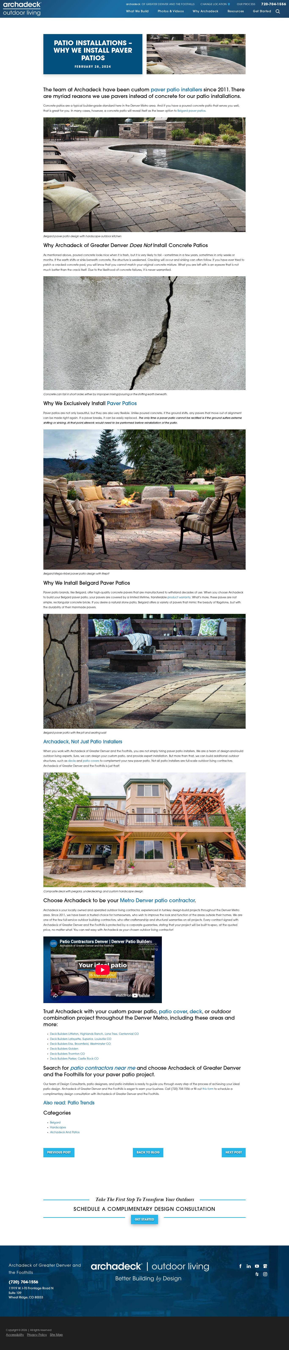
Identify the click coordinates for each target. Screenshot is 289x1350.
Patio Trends (81, 1103)
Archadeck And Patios (65, 1132)
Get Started (262, 11)
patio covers (91, 761)
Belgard (55, 1123)
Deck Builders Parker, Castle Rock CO (74, 1059)
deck (196, 1012)
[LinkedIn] (249, 1266)
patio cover (173, 1012)
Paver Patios (122, 403)
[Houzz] (257, 1274)
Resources (236, 11)
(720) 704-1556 (23, 1282)
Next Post (234, 1152)
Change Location (214, 4)
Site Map (56, 1335)
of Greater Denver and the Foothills (160, 4)
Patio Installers (106, 742)
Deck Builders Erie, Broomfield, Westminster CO (80, 1044)
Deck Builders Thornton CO (67, 1054)
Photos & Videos (171, 11)
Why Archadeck (206, 11)
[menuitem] (137, 12)
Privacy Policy (37, 1335)
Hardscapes (58, 1127)
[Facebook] (240, 1266)
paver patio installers (176, 90)
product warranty (179, 597)
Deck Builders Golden (64, 1049)
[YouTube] (257, 1266)
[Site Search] (277, 12)
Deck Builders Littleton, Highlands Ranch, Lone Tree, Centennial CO (94, 1034)
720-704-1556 (273, 4)
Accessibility (15, 1335)
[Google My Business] (265, 1266)
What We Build (137, 11)
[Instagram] (265, 1274)
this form (207, 1089)
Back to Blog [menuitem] (148, 1152)
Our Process (246, 4)
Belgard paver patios (191, 111)
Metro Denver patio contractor (157, 900)
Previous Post (59, 1152)
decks (72, 761)
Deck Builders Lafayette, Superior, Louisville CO (80, 1039)
